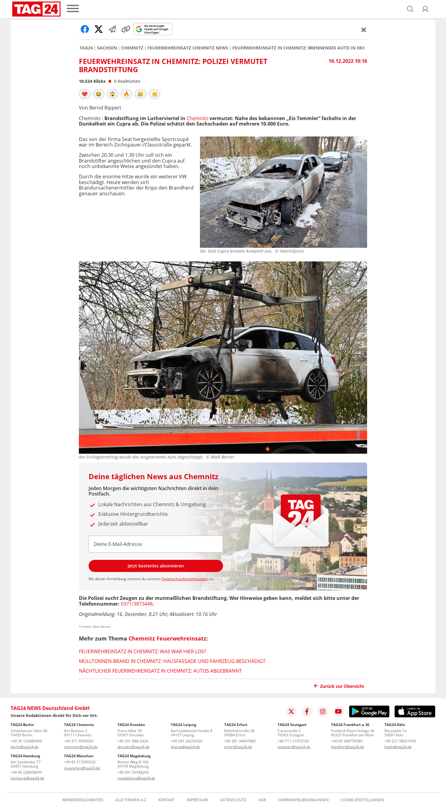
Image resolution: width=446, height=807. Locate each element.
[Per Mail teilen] (112, 29)
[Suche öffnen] (410, 9)
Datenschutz (233, 800)
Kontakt (166, 800)
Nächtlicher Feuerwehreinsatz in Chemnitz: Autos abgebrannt (160, 670)
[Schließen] (363, 29)
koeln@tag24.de (398, 746)
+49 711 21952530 (293, 741)
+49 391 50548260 (133, 772)
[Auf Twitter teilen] (99, 29)
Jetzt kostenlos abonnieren (156, 566)
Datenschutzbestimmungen (185, 578)
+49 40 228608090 (26, 772)
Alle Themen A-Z (130, 800)
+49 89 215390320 (80, 762)
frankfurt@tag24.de (347, 746)
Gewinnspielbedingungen (303, 800)
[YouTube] (338, 711)
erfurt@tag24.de (238, 746)
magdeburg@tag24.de (136, 778)
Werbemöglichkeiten (82, 800)
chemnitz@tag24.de (81, 746)
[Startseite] (36, 9)
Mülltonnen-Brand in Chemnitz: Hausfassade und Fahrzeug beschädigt (172, 661)
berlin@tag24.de (25, 746)
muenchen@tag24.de (82, 768)
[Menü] (73, 9)
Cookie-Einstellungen (362, 800)
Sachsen (107, 47)
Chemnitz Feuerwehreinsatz (167, 638)
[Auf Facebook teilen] (85, 29)
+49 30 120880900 (26, 741)
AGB (262, 800)
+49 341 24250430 (186, 741)
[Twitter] (291, 711)
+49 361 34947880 (240, 741)
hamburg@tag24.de (27, 778)
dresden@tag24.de (133, 746)
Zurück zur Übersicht (342, 686)
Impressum (197, 800)
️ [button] (85, 94)
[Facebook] (307, 711)
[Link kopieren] (126, 29)
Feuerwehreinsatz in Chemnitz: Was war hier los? (142, 651)
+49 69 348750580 (347, 741)
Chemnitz (132, 47)
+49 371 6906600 (78, 741)
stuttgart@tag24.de (294, 746)
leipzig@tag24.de (185, 746)
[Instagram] (322, 711)
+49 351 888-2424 (132, 741)
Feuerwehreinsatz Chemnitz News (187, 47)
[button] (425, 9)
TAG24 (86, 47)
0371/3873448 (137, 603)
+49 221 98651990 (400, 741)
